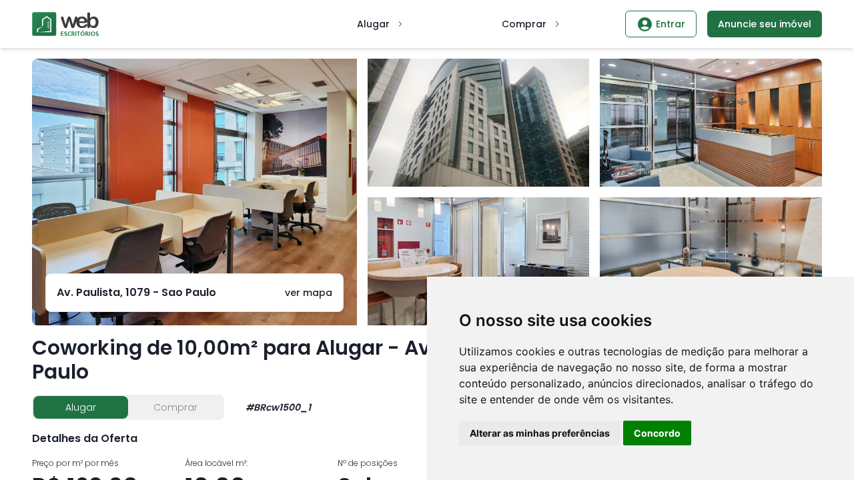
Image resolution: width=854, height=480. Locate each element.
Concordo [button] (657, 433)
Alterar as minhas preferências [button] (540, 433)
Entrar (670, 24)
